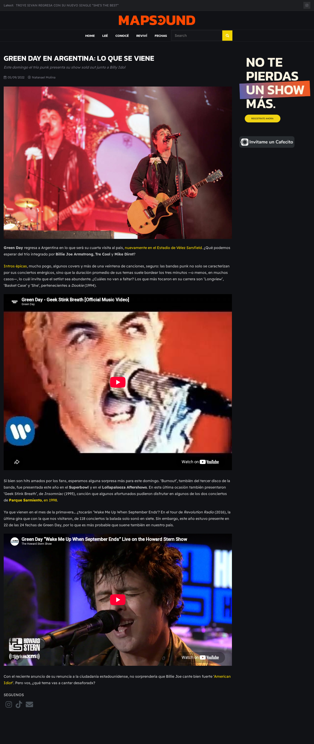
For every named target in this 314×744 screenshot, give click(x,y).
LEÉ (105, 35)
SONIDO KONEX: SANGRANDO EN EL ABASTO (51, 7)
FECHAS (161, 35)
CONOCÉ (122, 35)
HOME (90, 35)
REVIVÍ (141, 35)
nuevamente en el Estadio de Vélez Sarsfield (163, 247)
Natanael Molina (43, 77)
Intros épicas (15, 266)
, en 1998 (33, 500)
